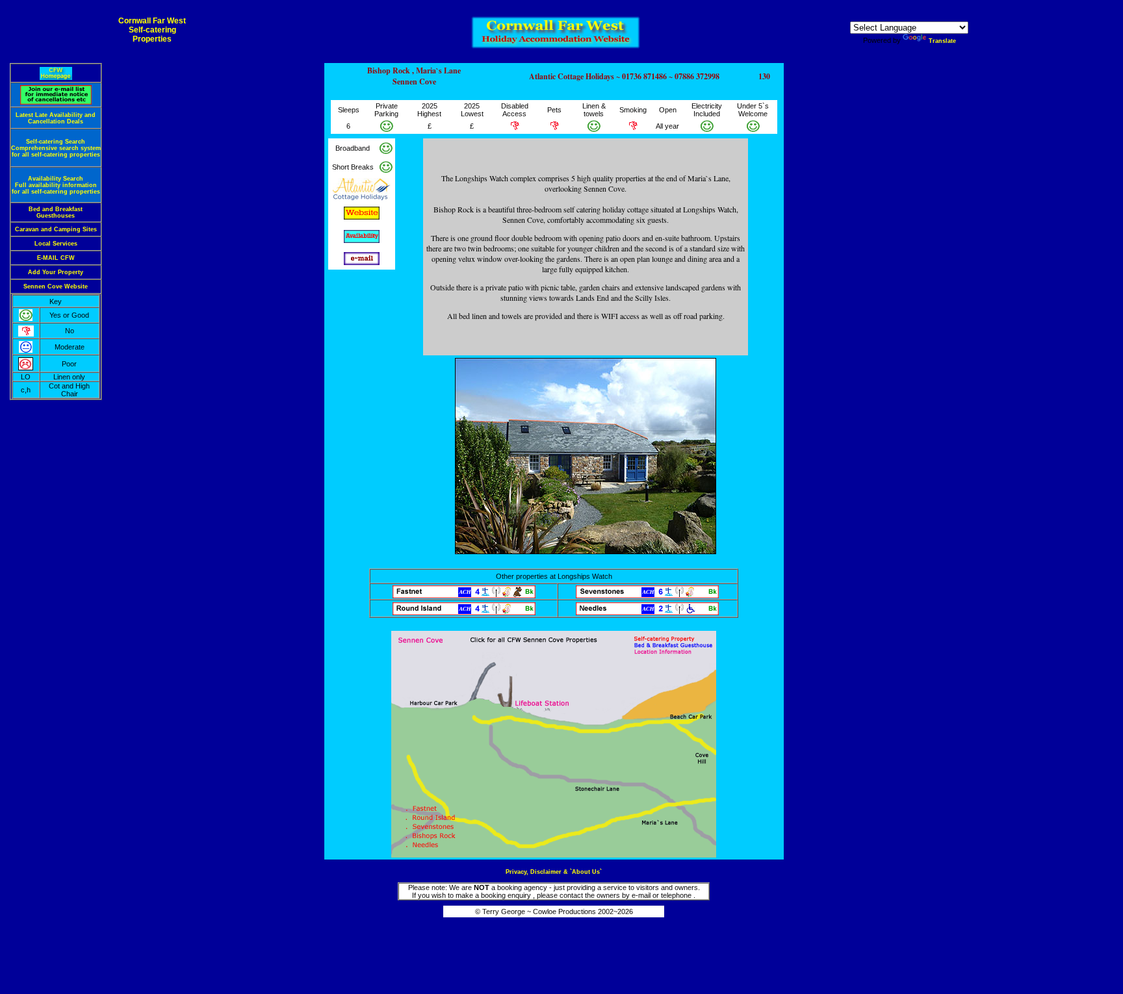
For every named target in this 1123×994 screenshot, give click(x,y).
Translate (942, 41)
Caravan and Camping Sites (56, 229)
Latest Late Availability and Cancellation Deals (56, 118)
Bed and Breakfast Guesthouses (56, 212)
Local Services (55, 243)
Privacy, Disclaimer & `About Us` (554, 872)
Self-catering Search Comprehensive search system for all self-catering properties (56, 148)
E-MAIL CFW (56, 258)
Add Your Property (55, 272)
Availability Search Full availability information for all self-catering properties (56, 185)
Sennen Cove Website (55, 286)
